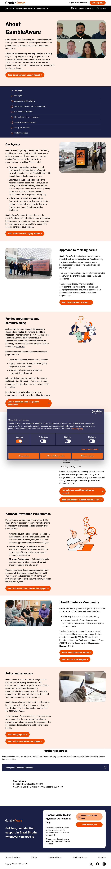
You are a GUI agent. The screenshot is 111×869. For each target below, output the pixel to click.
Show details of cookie (89, 449)
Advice (8, 8)
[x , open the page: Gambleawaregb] (91, 864)
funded (21, 332)
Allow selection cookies (55, 456)
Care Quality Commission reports (19, 767)
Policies (34, 857)
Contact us (102, 857)
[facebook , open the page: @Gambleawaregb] (97, 864)
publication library (42, 395)
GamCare (20, 346)
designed (9, 332)
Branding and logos (54, 857)
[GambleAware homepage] (15, 3)
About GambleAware (80, 857)
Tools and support (24, 8)
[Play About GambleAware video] (81, 39)
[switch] (43, 441)
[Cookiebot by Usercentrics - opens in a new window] (93, 412)
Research (41, 8)
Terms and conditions (12, 857)
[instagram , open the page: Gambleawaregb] (104, 864)
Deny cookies (24, 456)
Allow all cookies (87, 456)
